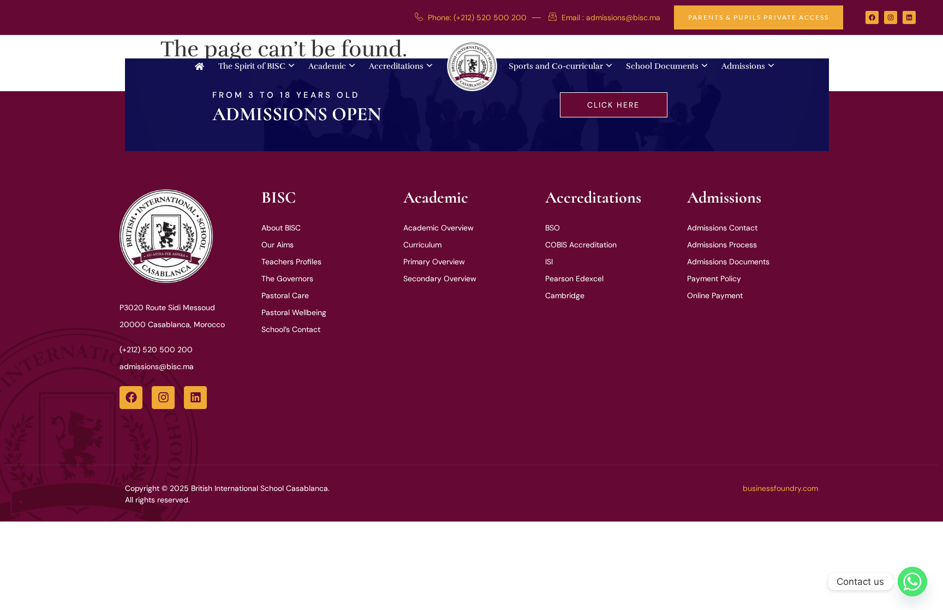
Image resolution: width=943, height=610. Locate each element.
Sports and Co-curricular (556, 66)
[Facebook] (872, 17)
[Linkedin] (909, 17)
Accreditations (396, 66)
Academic (327, 66)
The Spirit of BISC (251, 66)
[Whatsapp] (912, 581)
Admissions (743, 66)
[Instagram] (890, 17)
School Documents (662, 66)
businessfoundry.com (780, 488)
